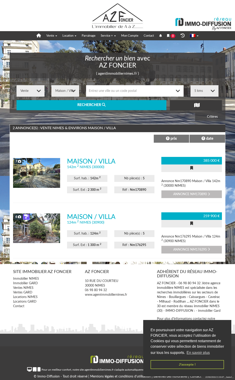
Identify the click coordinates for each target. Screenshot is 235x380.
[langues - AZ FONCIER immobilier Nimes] (194, 36)
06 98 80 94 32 (96, 290)
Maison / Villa (91, 161)
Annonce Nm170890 (190, 194)
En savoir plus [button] (198, 353)
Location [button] (68, 35)
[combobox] (135, 91)
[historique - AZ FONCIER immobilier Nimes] (182, 35)
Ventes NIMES (23, 288)
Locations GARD (24, 301)
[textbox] (135, 91)
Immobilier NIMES (26, 278)
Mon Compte (129, 35)
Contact (149, 35)
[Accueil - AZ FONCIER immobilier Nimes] (38, 35)
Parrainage (88, 35)
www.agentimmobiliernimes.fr (106, 294)
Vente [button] (50, 35)
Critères (212, 116)
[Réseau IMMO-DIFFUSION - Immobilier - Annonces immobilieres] (117, 357)
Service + (107, 35)
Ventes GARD (22, 292)
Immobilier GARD (25, 283)
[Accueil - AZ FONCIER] (117, 15)
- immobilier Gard (208, 310)
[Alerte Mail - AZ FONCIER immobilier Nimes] (160, 36)
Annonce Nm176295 (190, 249)
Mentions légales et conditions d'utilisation (121, 376)
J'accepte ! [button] (187, 364)
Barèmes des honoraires (170, 376)
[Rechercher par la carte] (196, 105)
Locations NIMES (25, 297)
